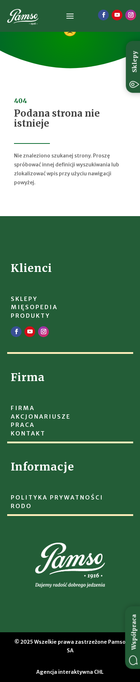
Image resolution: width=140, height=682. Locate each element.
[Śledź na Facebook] (103, 15)
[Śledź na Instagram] (130, 15)
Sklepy (134, 61)
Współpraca (133, 632)
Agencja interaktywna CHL (70, 672)
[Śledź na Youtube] (117, 15)
